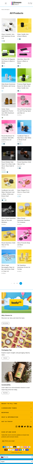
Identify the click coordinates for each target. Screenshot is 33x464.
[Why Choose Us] (16, 302)
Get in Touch (7, 421)
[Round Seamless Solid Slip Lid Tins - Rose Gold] (18, 168)
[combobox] (16, 456)
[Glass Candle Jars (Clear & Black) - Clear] (18, 39)
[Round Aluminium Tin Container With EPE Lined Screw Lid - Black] (4, 143)
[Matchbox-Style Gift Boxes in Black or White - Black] (18, 65)
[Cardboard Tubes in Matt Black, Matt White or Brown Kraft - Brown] (19, 143)
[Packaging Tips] (16, 337)
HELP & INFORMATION (10, 417)
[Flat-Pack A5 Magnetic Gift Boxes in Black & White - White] (4, 65)
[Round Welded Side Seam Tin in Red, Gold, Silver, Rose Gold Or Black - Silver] (5, 172)
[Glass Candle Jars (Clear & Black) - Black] (19, 39)
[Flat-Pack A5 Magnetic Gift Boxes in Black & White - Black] (2, 65)
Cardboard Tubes (9, 408)
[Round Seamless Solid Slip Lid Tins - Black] (19, 168)
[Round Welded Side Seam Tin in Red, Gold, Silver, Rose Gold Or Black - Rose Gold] (4, 172)
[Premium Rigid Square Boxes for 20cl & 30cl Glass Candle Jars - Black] (18, 90)
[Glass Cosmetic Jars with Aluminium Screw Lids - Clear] (2, 41)
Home (3, 9)
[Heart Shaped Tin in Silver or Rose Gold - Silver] (18, 196)
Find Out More (5, 323)
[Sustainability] (16, 372)
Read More (5, 392)
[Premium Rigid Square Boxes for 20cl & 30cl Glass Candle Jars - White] (19, 90)
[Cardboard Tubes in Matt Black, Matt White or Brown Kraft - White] (21, 143)
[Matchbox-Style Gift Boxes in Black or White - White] (19, 65)
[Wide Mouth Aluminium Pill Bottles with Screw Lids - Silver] (2, 90)
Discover (5, 358)
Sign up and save (9, 432)
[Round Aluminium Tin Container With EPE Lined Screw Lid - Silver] (2, 143)
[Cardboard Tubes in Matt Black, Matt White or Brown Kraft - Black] (18, 143)
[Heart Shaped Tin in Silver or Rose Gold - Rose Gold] (19, 196)
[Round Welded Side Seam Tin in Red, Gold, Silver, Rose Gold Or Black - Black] (7, 172)
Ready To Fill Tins (9, 403)
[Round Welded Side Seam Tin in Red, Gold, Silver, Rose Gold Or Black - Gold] (2, 172)
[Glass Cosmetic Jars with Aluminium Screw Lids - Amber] (4, 41)
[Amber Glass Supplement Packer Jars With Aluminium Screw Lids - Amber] (2, 117)
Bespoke (5, 412)
